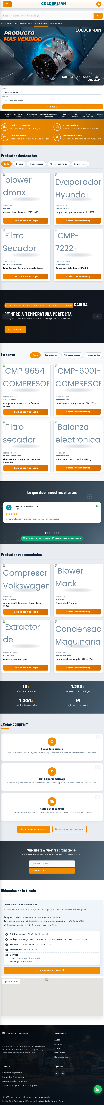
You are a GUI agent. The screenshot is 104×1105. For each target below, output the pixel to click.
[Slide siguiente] (97, 316)
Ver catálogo (16, 327)
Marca (5, 88)
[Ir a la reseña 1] (45, 533)
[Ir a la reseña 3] (49, 533)
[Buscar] (98, 16)
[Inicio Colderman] (54, 4)
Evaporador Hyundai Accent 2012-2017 (75, 212)
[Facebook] (56, 1073)
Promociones (56, 23)
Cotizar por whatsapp (26, 220)
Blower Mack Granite (66, 603)
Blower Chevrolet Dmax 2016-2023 (20, 212)
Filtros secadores (72, 355)
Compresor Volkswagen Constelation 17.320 (22, 604)
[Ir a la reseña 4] (51, 533)
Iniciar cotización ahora (35, 829)
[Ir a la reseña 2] (47, 533)
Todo (6, 164)
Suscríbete (38, 870)
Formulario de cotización (71, 829)
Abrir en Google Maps (50, 970)
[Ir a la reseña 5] (52, 533)
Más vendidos (41, 23)
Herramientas (93, 355)
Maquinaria (59, 1044)
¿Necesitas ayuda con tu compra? (19, 1085)
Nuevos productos (23, 23)
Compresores (80, 164)
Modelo (5, 97)
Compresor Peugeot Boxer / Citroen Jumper (21, 404)
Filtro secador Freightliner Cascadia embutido (21, 460)
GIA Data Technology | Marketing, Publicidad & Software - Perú (34, 1101)
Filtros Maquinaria (58, 164)
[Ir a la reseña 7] (56, 533)
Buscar (54, 107)
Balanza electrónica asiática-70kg (73, 459)
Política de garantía (12, 1072)
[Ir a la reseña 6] (54, 533)
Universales (59, 1052)
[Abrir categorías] (7, 4)
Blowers (19, 164)
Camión (58, 1048)
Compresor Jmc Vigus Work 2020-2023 (76, 403)
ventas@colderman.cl (21, 961)
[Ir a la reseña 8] (58, 533)
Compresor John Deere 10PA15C (72, 268)
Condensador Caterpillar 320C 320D (74, 659)
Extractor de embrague (15, 659)
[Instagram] (62, 1073)
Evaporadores (36, 164)
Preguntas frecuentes (13, 1077)
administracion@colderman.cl (25, 958)
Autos (57, 1039)
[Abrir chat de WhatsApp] (98, 1089)
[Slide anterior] (7, 316)
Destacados (6, 23)
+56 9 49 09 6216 (30, 949)
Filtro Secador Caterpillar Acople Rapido (23, 268)
